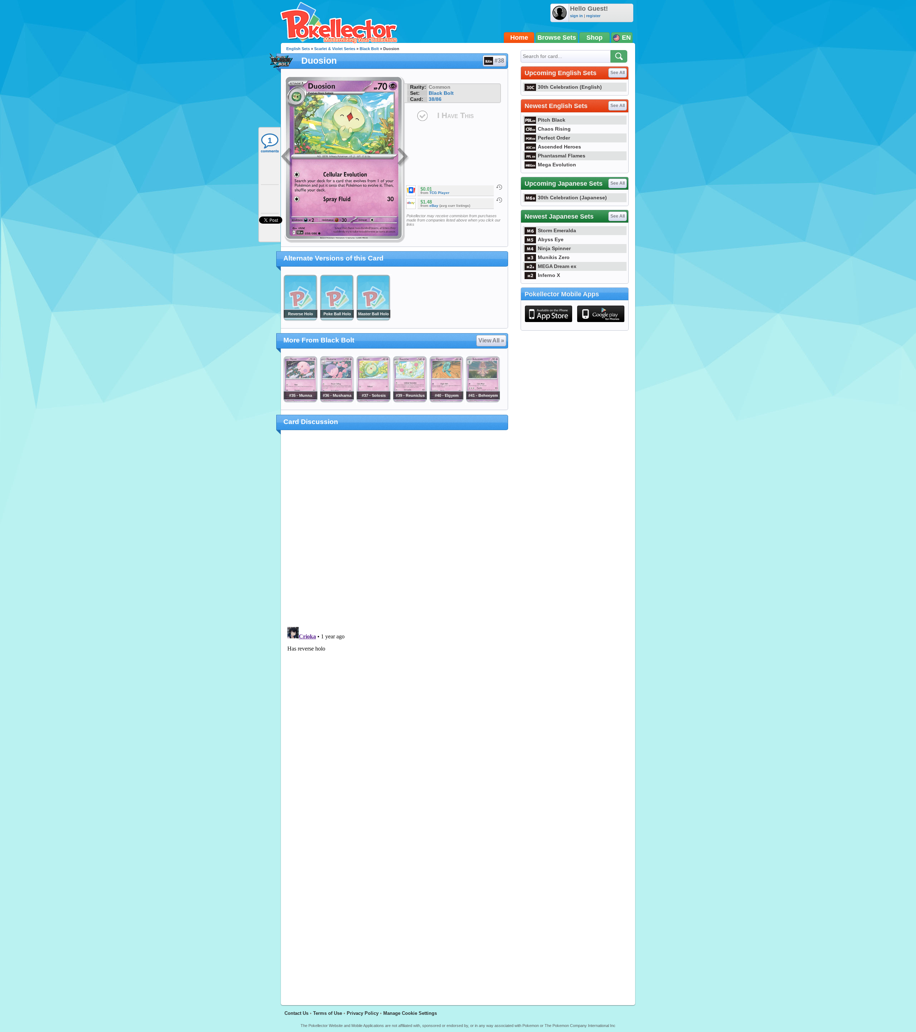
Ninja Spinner (554, 248)
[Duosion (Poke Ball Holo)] (337, 319)
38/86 (435, 99)
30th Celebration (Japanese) (572, 197)
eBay (433, 206)
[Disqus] (394, 713)
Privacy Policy (363, 1013)
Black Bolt (369, 49)
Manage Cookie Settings (410, 1013)
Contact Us (296, 1013)
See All (617, 72)
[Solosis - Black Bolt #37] (373, 401)
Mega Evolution (557, 164)
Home (519, 37)
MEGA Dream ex (557, 266)
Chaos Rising (554, 129)
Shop (594, 37)
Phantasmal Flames (561, 156)
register (593, 16)
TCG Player (439, 193)
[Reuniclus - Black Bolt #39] (410, 401)
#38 (499, 61)
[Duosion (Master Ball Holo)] (373, 319)
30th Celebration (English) (570, 87)
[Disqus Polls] (394, 528)
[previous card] (287, 157)
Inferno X (549, 275)
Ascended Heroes (559, 147)
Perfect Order (554, 138)
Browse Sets (556, 37)
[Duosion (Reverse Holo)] (300, 319)
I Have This (455, 115)
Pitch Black (551, 120)
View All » (491, 340)
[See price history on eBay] (499, 200)
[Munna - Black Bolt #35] (300, 401)
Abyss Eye (551, 239)
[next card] (403, 157)
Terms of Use (327, 1013)
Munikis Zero (554, 257)
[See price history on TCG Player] (499, 187)
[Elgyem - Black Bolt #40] (446, 401)
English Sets (298, 49)
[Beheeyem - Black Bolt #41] (483, 401)
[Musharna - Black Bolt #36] (337, 401)
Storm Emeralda (557, 230)
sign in (576, 16)
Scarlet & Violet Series (334, 49)
